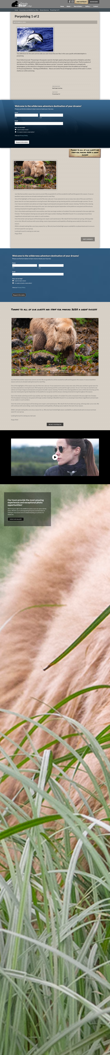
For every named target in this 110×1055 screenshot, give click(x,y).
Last (41, 117)
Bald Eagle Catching (57, 87)
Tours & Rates (78, 6)
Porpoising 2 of (56, 93)
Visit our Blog (81, 1)
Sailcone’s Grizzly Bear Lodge (22, 4)
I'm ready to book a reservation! (25, 132)
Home (62, 6)
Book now (94, 1)
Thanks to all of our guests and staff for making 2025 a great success (85, 152)
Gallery (87, 6)
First (16, 117)
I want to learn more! (22, 129)
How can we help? (20, 127)
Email (17, 120)
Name (17, 112)
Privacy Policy (24, 135)
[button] (55, 457)
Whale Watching (44, 10)
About (68, 6)
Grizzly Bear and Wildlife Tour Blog (28, 10)
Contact (95, 6)
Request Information (22, 142)
